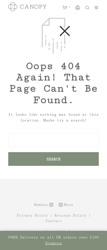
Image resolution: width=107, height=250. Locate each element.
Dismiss (53, 243)
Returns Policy (70, 216)
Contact (53, 221)
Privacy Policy (32, 216)
